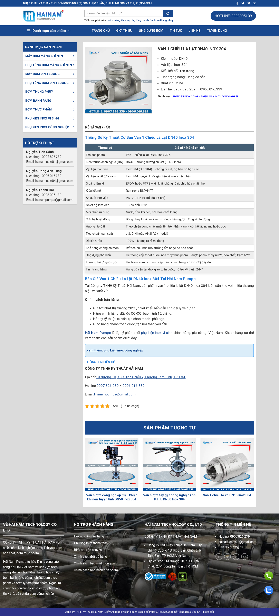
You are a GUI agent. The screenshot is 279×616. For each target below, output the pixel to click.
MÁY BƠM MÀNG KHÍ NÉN (44, 56)
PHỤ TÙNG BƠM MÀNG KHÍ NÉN (48, 65)
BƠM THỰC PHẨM (38, 109)
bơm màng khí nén (118, 20)
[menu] (74, 56)
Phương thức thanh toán (91, 543)
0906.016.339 (134, 386)
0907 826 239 (108, 386)
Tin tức (176, 31)
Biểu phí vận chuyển (88, 550)
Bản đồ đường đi (231, 547)
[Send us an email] (253, 3)
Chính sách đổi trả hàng (90, 557)
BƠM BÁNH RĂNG (38, 100)
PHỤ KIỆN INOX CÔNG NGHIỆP (47, 127)
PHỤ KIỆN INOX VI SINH (42, 118)
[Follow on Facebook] (236, 3)
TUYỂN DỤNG (217, 31)
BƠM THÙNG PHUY (39, 91)
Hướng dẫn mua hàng (89, 536)
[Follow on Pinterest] (247, 3)
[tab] (99, 128)
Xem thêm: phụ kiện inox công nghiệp (114, 350)
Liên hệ (194, 31)
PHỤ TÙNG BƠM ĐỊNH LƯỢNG (47, 83)
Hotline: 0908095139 (233, 16)
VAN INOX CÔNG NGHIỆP (223, 96)
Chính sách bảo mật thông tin (94, 563)
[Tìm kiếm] (168, 14)
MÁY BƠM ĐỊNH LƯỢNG (42, 74)
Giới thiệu (124, 31)
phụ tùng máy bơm (142, 20)
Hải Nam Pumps (98, 333)
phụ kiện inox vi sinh (156, 333)
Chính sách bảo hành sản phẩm (96, 570)
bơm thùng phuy (163, 20)
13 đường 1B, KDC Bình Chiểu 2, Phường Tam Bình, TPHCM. (141, 377)
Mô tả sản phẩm (97, 127)
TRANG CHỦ (101, 31)
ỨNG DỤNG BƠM (151, 31)
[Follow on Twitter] (241, 3)
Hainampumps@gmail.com (115, 394)
